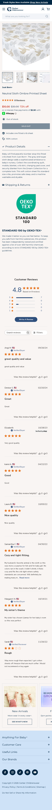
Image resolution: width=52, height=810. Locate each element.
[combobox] (26, 16)
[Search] (47, 16)
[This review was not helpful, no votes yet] (44, 376)
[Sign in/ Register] (43, 9)
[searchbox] (15, 332)
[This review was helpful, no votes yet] (40, 376)
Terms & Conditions (26, 787)
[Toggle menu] (3, 9)
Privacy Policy (8, 787)
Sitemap (41, 787)
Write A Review (26, 319)
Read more (24, 577)
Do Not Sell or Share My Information (19, 793)
